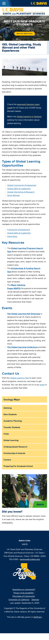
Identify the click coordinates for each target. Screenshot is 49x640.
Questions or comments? (23, 589)
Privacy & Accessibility (23, 592)
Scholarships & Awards (14, 453)
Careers (7, 459)
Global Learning (11, 440)
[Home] (23, 10)
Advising (8, 407)
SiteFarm (38, 617)
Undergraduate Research (15, 446)
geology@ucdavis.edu (30, 559)
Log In (25, 543)
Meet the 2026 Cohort (24, 33)
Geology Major (12, 399)
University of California (18, 599)
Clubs (6, 433)
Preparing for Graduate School (18, 466)
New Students (10, 414)
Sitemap (35, 599)
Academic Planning (13, 420)
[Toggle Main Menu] (4, 3)
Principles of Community (24, 596)
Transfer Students (12, 427)
